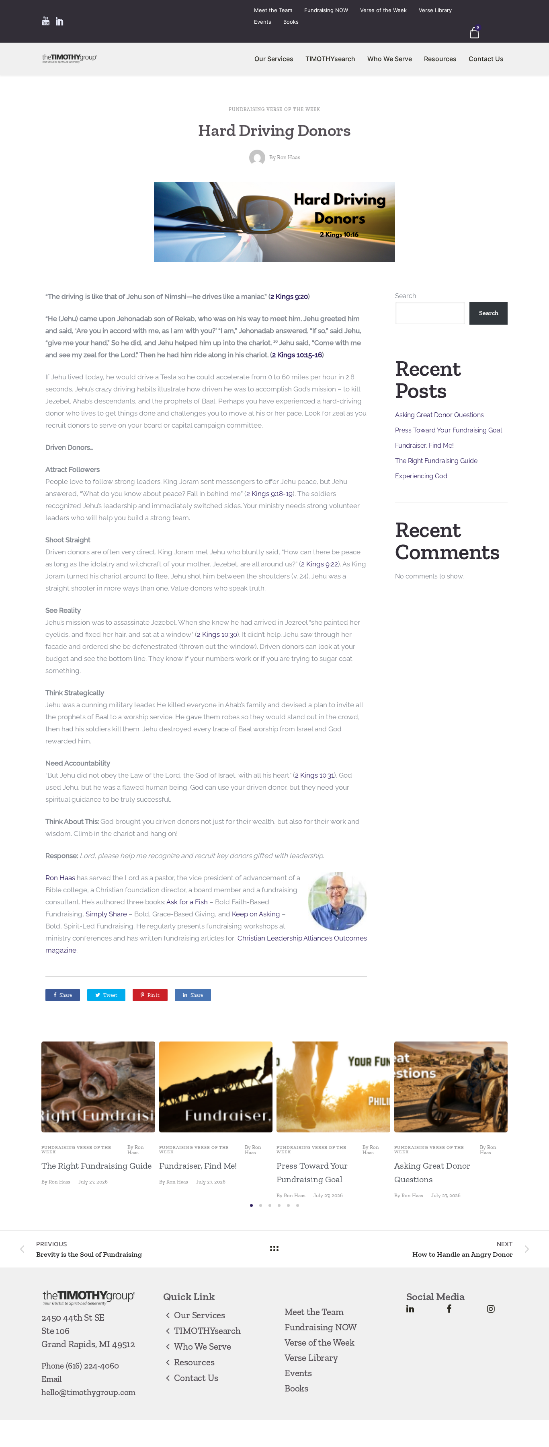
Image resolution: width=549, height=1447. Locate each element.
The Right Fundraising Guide (436, 461)
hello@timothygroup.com (88, 1392)
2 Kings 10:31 (314, 775)
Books (291, 22)
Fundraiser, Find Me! (424, 445)
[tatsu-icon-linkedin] (410, 1308)
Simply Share (106, 914)
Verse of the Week (383, 10)
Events (262, 22)
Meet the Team (273, 10)
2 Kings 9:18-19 (269, 494)
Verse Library (435, 10)
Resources (440, 59)
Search (405, 296)
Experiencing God (421, 476)
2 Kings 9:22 (319, 564)
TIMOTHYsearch (330, 59)
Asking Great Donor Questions (439, 415)
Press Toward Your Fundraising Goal (448, 430)
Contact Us (486, 59)
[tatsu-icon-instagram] (491, 1308)
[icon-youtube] (45, 21)
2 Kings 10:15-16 (297, 355)
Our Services (273, 59)
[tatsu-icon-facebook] (449, 1308)
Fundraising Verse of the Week (274, 109)
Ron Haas (288, 157)
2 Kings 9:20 (289, 296)
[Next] (525, 1120)
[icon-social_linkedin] (59, 21)
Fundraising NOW (326, 10)
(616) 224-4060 (92, 1366)
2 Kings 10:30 (217, 634)
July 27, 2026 (93, 1181)
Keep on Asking (256, 914)
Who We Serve (389, 59)
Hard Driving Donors (274, 130)
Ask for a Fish (187, 902)
